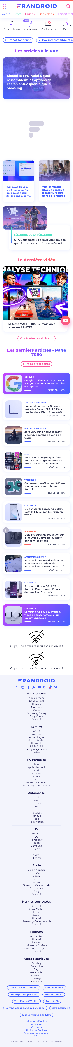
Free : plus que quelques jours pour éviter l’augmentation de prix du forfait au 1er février (43, 460)
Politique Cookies (36, 1030)
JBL (36, 879)
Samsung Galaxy (37, 713)
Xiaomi (36, 719)
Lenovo (36, 773)
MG (36, 809)
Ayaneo (36, 734)
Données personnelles (36, 1033)
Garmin (36, 915)
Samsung (36, 845)
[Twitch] (45, 687)
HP (36, 779)
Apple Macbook (36, 767)
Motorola (36, 707)
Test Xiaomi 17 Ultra (26, 1001)
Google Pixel (36, 701)
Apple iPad (36, 936)
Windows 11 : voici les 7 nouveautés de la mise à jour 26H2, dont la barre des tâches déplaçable (18, 191)
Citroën (36, 803)
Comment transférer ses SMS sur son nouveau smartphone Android (44, 486)
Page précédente (38, 363)
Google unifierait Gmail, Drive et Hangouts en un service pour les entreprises (44, 383)
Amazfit (36, 906)
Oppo (36, 710)
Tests (17, 14)
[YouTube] (39, 687)
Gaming (36, 726)
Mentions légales (36, 1021)
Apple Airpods (36, 869)
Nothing (36, 882)
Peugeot (36, 812)
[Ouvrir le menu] (5, 6)
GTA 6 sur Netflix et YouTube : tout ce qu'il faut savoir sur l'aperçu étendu (40, 241)
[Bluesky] (56, 687)
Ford (36, 806)
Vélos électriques (36, 958)
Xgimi (36, 854)
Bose (37, 872)
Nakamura (36, 975)
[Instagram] (23, 687)
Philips (37, 842)
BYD (36, 800)
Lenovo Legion (36, 737)
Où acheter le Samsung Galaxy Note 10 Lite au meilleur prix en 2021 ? (43, 512)
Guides (30, 14)
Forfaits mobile (54, 987)
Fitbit (36, 912)
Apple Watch (36, 909)
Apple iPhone (36, 697)
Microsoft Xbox (36, 740)
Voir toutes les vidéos (34, 338)
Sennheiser (36, 888)
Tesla (36, 818)
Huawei (36, 704)
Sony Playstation (36, 749)
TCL (36, 851)
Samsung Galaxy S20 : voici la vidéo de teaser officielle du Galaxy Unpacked (42, 614)
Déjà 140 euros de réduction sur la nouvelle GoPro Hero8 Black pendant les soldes (44, 537)
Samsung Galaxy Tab (36, 948)
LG (36, 836)
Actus (6, 14)
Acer (36, 764)
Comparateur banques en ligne (25, 1007)
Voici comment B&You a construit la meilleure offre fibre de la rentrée (53, 191)
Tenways (37, 978)
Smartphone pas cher (24, 994)
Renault (36, 815)
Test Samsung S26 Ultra (36, 1014)
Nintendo (36, 743)
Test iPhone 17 (53, 994)
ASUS (36, 731)
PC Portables (36, 759)
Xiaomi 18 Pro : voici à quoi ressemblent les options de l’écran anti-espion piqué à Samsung (29, 82)
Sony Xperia (37, 716)
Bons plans (46, 14)
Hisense (36, 833)
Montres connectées (36, 901)
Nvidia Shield (36, 746)
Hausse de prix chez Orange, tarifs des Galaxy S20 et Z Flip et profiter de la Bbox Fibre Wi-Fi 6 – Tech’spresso (44, 409)
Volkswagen (36, 821)
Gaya (37, 969)
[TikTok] (50, 687)
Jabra (36, 875)
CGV (36, 1036)
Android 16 (52, 1001)
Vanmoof (36, 981)
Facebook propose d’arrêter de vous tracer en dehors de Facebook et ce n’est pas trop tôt (44, 563)
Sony (37, 848)
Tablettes (36, 931)
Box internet (60, 1007)
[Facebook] (28, 687)
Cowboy (36, 963)
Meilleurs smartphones (23, 987)
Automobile (36, 793)
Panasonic (36, 839)
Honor (36, 776)
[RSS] (34, 687)
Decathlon (36, 966)
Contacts (36, 1027)
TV (36, 829)
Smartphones (36, 693)
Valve (36, 752)
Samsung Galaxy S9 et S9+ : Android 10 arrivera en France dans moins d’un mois (42, 589)
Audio (36, 865)
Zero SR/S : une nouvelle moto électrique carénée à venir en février (43, 434)
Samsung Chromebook (36, 785)
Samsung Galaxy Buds (36, 885)
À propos (36, 1024)
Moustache (36, 972)
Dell (36, 770)
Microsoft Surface (36, 782)
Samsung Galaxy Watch (36, 921)
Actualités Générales (35, 403)
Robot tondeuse (20, 40)
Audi (36, 797)
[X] (17, 687)
